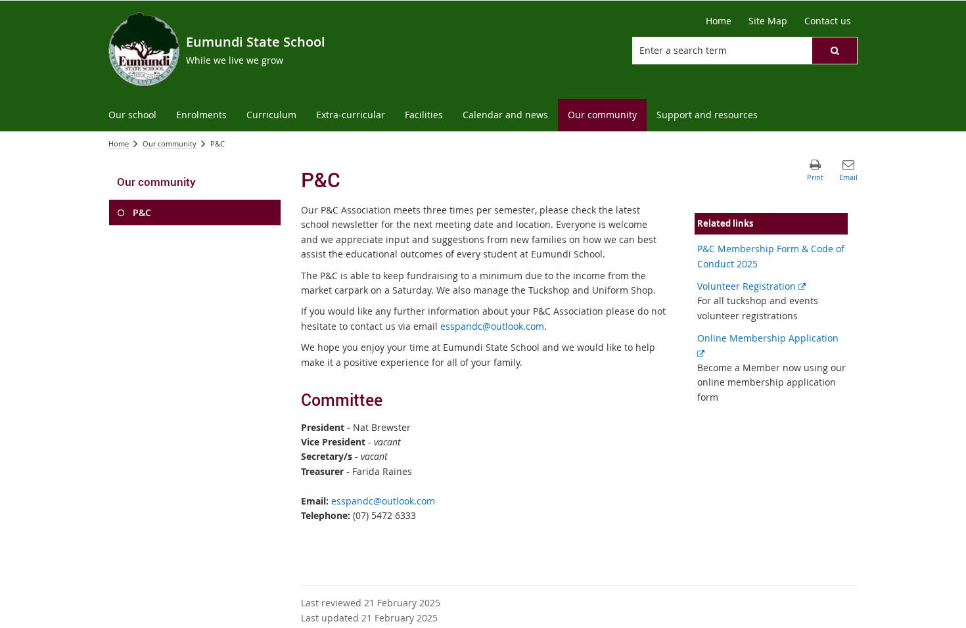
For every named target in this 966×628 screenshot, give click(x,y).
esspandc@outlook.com (492, 326)
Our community (169, 143)
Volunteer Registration (751, 286)
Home (118, 143)
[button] (834, 50)
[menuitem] (132, 115)
